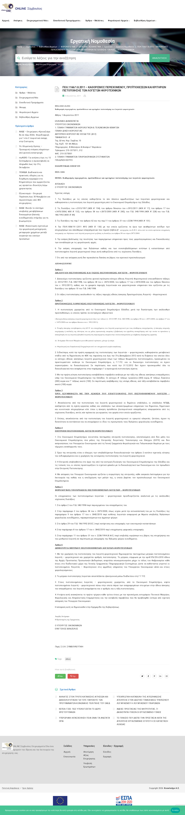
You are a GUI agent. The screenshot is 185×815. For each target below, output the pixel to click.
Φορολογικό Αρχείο (118, 20)
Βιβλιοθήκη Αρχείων (145, 20)
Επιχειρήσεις (63, 64)
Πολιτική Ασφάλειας (10, 788)
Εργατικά (108, 47)
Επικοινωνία (69, 756)
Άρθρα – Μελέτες (94, 20)
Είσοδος (107, 752)
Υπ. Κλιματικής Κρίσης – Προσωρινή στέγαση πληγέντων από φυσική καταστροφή (34, 149)
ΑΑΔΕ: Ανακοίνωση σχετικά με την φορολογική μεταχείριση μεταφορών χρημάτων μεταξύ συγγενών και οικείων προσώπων (33, 232)
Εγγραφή (107, 756)
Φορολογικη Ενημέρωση (46, 64)
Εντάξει (175, 810)
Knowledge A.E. (171, 788)
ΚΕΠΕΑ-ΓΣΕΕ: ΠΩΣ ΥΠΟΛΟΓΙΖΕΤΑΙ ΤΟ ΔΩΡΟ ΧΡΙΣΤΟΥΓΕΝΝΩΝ (80, 710)
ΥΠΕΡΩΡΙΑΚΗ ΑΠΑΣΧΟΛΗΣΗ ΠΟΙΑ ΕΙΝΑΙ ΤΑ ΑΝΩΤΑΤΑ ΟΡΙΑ (84, 719)
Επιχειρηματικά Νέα (37, 20)
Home (19, 47)
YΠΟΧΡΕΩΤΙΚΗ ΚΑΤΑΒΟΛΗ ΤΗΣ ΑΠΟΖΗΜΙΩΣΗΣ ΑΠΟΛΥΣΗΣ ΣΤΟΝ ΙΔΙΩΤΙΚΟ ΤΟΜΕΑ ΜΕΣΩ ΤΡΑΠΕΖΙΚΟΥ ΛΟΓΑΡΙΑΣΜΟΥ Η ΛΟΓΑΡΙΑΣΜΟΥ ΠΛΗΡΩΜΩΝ (143, 700)
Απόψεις (18, 20)
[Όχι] (181, 811)
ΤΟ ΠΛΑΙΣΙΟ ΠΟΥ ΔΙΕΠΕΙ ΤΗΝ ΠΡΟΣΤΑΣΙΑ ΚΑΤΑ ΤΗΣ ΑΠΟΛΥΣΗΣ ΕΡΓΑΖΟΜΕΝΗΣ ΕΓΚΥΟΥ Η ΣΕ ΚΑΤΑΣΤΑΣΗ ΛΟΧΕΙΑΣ (142, 721)
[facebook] (148, 676)
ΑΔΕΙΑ (68, 659)
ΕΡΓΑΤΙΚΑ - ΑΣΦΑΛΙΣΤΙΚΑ (90, 47)
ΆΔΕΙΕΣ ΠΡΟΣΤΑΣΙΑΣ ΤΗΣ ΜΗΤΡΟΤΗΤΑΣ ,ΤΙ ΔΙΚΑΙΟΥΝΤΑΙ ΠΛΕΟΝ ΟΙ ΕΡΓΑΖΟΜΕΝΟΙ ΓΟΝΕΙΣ (139, 710)
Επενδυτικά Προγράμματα (66, 20)
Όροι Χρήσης (27, 788)
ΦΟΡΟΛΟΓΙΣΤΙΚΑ (68, 47)
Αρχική (5, 20)
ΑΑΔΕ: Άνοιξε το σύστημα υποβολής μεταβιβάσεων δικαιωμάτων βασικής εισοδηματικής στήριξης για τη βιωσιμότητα (33, 214)
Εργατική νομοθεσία (125, 47)
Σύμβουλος (30, 47)
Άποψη (22, 107)
